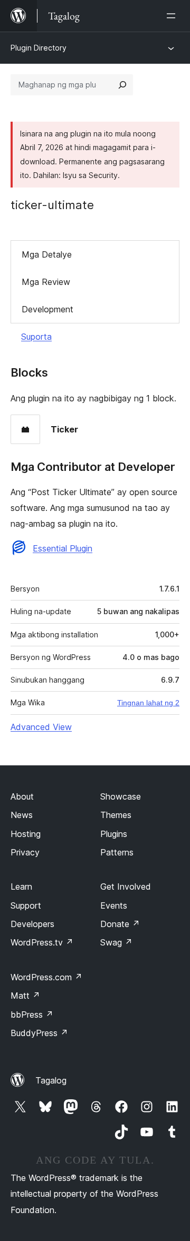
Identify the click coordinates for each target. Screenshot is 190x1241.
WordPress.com (46, 977)
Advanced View (41, 727)
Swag (116, 942)
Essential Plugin (62, 548)
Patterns (117, 852)
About (22, 796)
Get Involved (125, 886)
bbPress (32, 1014)
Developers (32, 924)
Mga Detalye (47, 254)
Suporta (36, 336)
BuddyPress (39, 1033)
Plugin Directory (38, 47)
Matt (25, 995)
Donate (120, 924)
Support (26, 905)
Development (47, 309)
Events (113, 905)
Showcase (120, 796)
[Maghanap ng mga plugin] (122, 84)
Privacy (25, 852)
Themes (115, 815)
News (22, 815)
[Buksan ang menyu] (173, 16)
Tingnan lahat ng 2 (148, 702)
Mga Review (46, 282)
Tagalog (50, 1080)
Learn (21, 886)
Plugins (113, 834)
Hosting (26, 834)
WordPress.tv (42, 942)
